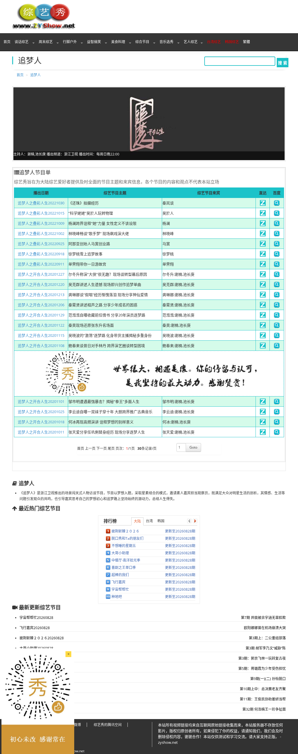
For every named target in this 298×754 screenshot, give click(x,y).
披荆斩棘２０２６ (125, 531)
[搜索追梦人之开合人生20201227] (277, 275)
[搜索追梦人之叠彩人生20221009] (277, 224)
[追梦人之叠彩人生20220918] (263, 255)
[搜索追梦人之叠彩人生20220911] (277, 265)
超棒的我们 (120, 574)
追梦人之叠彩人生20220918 (41, 253)
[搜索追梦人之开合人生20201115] (277, 336)
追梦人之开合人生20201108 (41, 345)
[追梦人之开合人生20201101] (263, 403)
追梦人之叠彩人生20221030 (41, 203)
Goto (193, 447)
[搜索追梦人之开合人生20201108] (277, 347)
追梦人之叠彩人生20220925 (41, 243)
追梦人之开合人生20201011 (41, 432)
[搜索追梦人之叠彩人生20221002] (277, 235)
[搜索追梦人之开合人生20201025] (277, 413)
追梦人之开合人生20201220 (41, 284)
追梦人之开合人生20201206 (41, 304)
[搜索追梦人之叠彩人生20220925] (277, 245)
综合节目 (142, 41)
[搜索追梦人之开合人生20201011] (277, 433)
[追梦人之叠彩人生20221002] (263, 235)
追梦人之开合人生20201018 (41, 421)
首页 (6, 41)
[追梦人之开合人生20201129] (263, 316)
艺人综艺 (191, 41)
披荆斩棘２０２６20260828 (41, 638)
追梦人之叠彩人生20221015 (41, 213)
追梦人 (35, 74)
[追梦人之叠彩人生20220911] (263, 265)
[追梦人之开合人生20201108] (263, 347)
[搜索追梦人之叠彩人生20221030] (277, 204)
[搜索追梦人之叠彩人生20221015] (277, 214)
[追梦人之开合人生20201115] (263, 336)
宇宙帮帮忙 (120, 589)
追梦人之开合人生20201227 (41, 274)
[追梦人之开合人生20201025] (263, 413)
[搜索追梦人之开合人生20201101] (277, 403)
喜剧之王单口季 (123, 567)
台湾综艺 (214, 41)
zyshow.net (75, 750)
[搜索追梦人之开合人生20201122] (277, 326)
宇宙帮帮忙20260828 (36, 617)
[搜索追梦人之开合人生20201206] (277, 306)
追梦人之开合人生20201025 (41, 411)
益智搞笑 (94, 41)
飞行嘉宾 (118, 582)
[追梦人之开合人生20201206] (263, 306)
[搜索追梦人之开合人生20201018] (277, 423)
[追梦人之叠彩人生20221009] (263, 224)
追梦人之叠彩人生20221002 (41, 233)
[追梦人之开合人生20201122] (263, 326)
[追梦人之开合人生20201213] (263, 296)
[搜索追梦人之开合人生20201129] (277, 316)
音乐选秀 (166, 41)
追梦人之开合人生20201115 (41, 335)
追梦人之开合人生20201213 (41, 294)
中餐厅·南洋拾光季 (125, 560)
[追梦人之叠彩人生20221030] (263, 204)
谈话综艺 (22, 41)
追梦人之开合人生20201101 (41, 401)
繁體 (246, 41)
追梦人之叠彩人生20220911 (41, 264)
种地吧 (116, 596)
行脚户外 (70, 41)
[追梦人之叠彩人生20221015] (263, 214)
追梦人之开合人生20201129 (41, 315)
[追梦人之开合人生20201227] (263, 275)
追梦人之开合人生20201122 (41, 325)
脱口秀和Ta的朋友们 (127, 538)
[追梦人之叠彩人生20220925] (263, 245)
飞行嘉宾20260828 (34, 627)
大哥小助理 (120, 553)
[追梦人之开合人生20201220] (263, 285)
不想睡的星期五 (123, 545)
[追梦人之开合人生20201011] (263, 433)
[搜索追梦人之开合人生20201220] (277, 285)
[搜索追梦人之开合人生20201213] (277, 296)
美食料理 (118, 41)
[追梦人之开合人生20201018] (263, 423)
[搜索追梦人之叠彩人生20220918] (277, 255)
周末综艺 (46, 41)
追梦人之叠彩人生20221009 (41, 223)
